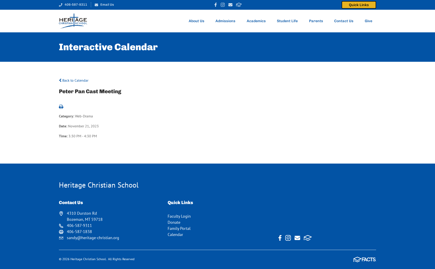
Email (230, 5)
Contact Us (343, 21)
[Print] (61, 107)
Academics (256, 21)
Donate (174, 222)
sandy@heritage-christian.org (93, 237)
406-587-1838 (79, 231)
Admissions (225, 21)
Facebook (215, 5)
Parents (316, 21)
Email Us (107, 4)
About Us (196, 21)
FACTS (239, 5)
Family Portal (179, 228)
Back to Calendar (74, 80)
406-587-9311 (76, 4)
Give (368, 21)
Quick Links (359, 5)
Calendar (175, 234)
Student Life (287, 21)
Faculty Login (179, 216)
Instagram (223, 5)
